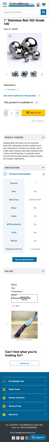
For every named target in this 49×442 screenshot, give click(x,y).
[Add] (17, 113)
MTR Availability (14, 224)
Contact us (24, 363)
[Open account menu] (38, 4)
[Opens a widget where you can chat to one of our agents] (37, 438)
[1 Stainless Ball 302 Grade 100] (15, 74)
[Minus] (6, 113)
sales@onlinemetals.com (25, 432)
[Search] (43, 12)
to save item (37, 121)
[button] (44, 5)
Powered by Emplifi (25, 340)
